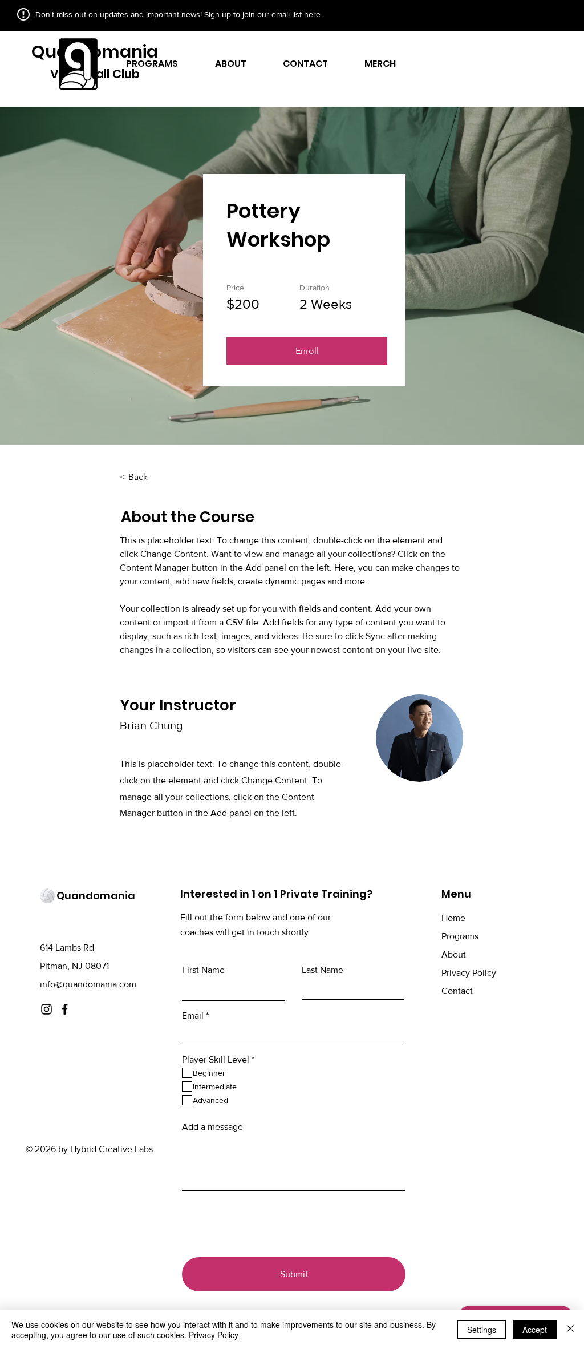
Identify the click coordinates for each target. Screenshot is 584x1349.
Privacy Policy (468, 973)
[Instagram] (46, 1009)
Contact (457, 991)
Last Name (322, 970)
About (453, 954)
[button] (306, 351)
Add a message (212, 1127)
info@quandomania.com (88, 984)
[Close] (570, 1329)
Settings (481, 1329)
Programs (459, 936)
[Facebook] (65, 1009)
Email (193, 1015)
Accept (534, 1329)
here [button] (312, 14)
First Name (203, 970)
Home (453, 918)
